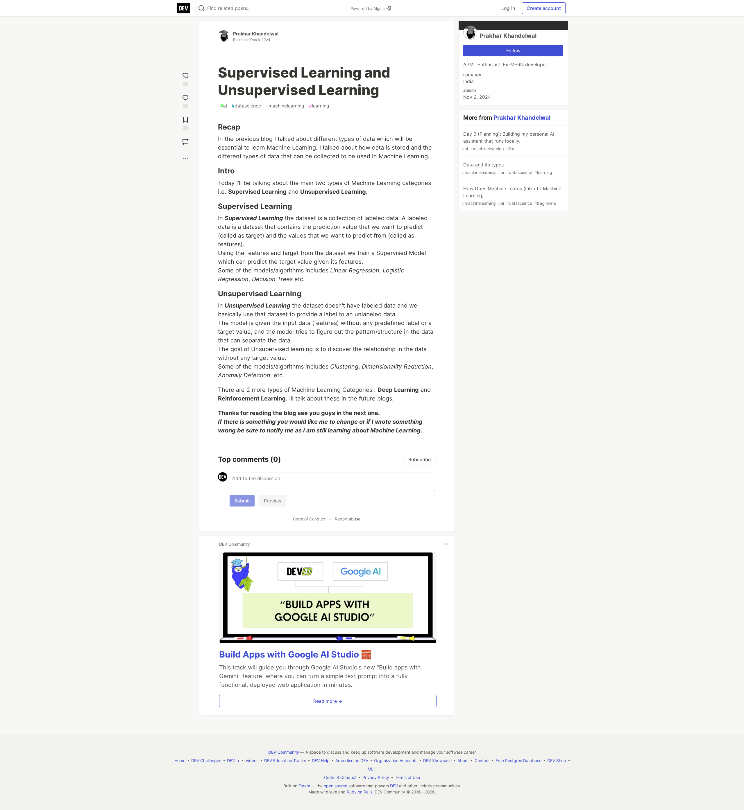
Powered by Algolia (368, 8)
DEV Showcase (437, 760)
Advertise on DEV (351, 760)
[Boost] (185, 142)
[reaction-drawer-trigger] (185, 78)
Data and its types (507, 168)
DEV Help (321, 760)
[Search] (201, 8)
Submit (242, 501)
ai (223, 106)
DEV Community (283, 752)
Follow (513, 50)
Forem (304, 785)
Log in (508, 8)
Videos (252, 760)
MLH (372, 768)
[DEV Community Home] (183, 8)
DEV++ (233, 760)
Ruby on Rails (359, 791)
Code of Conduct (309, 518)
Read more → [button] (327, 701)
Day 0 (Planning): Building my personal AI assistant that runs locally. (508, 141)
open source (335, 785)
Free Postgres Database (518, 760)
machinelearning (285, 106)
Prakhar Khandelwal (255, 34)
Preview (272, 501)
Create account (544, 8)
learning (319, 106)
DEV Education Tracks (285, 760)
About (463, 760)
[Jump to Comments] (185, 100)
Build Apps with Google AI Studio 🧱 (295, 654)
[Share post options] (185, 158)
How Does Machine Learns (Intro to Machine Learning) (511, 196)
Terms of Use (407, 777)
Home (179, 760)
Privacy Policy (375, 777)
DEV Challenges (206, 760)
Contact (482, 760)
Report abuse (347, 518)
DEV (394, 785)
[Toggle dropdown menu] (445, 544)
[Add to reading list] (185, 122)
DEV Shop (556, 760)
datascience (246, 106)
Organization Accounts (395, 760)
